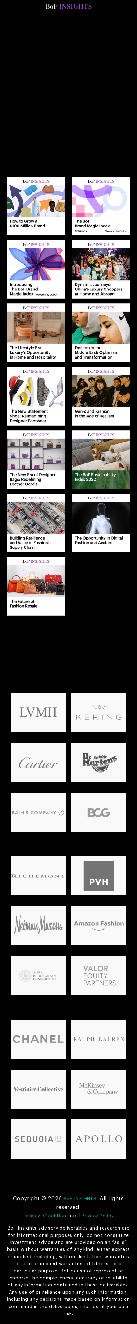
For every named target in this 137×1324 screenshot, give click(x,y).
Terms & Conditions (45, 1216)
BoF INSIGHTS (80, 1199)
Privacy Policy (98, 1216)
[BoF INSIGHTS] (68, 6)
